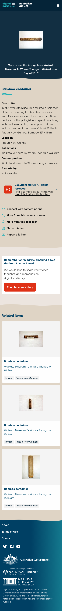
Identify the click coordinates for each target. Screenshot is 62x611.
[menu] (58, 5)
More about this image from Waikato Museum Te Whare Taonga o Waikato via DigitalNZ (31, 69)
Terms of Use (10, 531)
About (5, 525)
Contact (6, 538)
